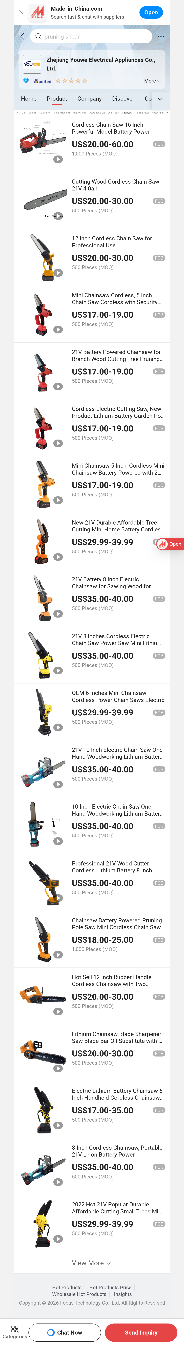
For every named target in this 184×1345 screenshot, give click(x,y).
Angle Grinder (80, 112)
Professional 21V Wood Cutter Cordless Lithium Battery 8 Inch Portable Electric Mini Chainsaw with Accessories (112, 873)
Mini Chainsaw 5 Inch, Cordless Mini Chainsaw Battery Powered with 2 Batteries (118, 472)
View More (89, 1262)
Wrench (33, 112)
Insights (123, 1294)
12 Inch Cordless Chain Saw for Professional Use (112, 241)
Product (57, 98)
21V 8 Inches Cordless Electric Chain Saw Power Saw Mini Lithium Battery (117, 643)
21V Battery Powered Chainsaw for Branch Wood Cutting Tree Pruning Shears (116, 359)
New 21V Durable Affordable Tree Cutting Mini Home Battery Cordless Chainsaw (118, 529)
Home (29, 98)
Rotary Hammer (62, 112)
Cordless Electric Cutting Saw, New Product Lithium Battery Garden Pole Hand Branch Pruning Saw (118, 416)
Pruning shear (142, 112)
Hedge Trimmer (159, 112)
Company (89, 98)
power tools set (97, 112)
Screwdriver (45, 112)
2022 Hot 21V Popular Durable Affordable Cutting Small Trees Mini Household (117, 1211)
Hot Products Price (110, 1287)
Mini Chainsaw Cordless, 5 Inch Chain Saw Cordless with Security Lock (115, 302)
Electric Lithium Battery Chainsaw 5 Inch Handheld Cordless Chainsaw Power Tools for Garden (117, 1097)
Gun (110, 112)
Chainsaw (127, 112)
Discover (123, 98)
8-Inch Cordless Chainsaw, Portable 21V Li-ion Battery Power (117, 1151)
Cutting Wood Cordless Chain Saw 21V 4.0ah (115, 184)
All (18, 112)
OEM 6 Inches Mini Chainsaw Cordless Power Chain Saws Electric (118, 696)
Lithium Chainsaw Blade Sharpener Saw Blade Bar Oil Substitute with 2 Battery (117, 1041)
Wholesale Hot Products (79, 1294)
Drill (24, 112)
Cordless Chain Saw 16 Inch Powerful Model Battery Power (111, 128)
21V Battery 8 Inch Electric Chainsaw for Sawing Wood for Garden (111, 586)
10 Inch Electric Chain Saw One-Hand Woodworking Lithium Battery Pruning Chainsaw (117, 813)
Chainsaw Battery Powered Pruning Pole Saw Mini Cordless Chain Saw (117, 923)
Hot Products (67, 1287)
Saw (117, 112)
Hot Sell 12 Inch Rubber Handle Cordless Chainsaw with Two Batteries (111, 984)
